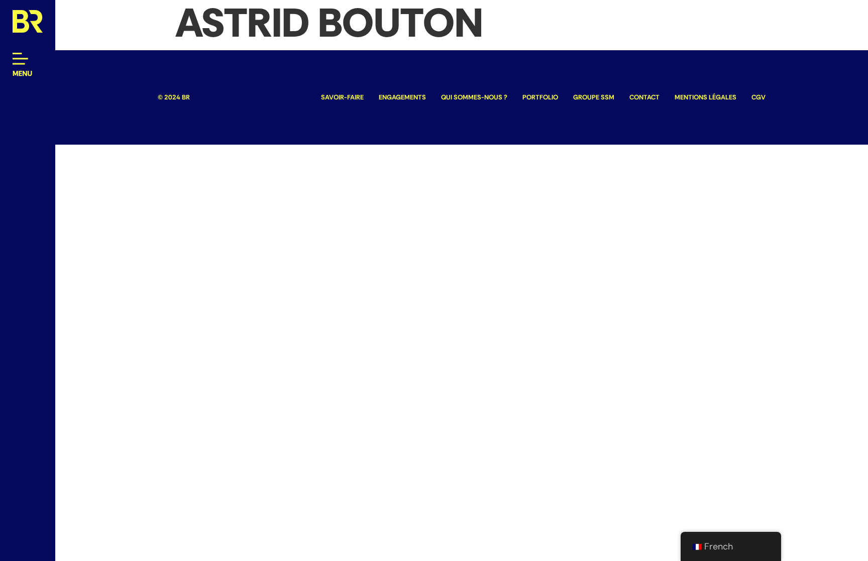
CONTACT (644, 97)
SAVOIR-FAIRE (342, 97)
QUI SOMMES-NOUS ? (474, 97)
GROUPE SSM (593, 97)
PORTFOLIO (540, 97)
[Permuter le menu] (23, 65)
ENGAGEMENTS (402, 97)
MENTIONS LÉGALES (705, 97)
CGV (758, 97)
